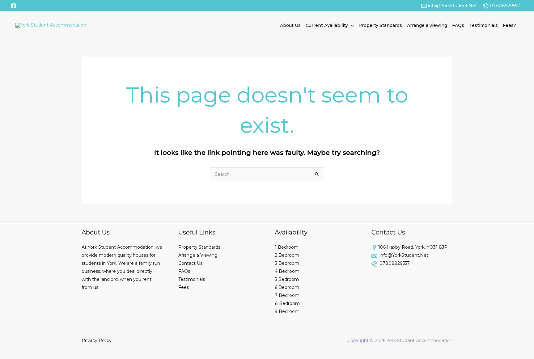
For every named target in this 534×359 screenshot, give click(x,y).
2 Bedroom (287, 255)
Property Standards (380, 25)
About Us (290, 25)
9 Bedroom (287, 311)
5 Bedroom (287, 279)
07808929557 (504, 5)
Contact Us (190, 263)
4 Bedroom (287, 271)
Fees (183, 287)
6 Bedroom (287, 287)
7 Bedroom (287, 295)
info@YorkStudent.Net (452, 5)
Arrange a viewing (427, 25)
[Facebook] (13, 6)
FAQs (458, 25)
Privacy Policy (97, 340)
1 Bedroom (287, 247)
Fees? (509, 25)
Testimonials (483, 25)
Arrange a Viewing (198, 255)
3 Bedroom (287, 263)
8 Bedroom (287, 303)
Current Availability (327, 25)
